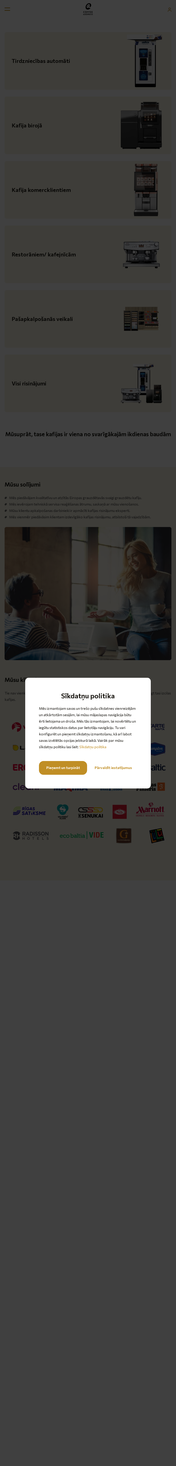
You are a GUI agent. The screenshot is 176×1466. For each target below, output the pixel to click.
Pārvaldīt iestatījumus (113, 767)
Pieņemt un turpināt (63, 767)
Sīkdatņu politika (92, 747)
